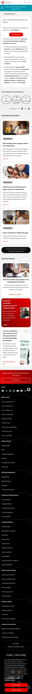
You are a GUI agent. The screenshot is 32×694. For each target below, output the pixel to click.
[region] (16, 671)
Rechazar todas (16, 690)
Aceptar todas (16, 685)
